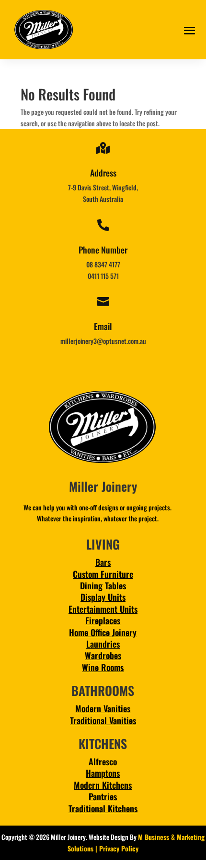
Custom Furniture (103, 574)
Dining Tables (103, 585)
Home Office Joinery (103, 632)
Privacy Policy (118, 848)
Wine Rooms (103, 667)
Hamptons (103, 773)
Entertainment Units (103, 609)
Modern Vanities (102, 708)
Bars (103, 562)
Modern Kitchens (103, 785)
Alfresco (103, 761)
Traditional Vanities (103, 720)
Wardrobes (103, 655)
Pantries (103, 796)
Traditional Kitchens (103, 808)
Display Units (103, 597)
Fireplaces (102, 620)
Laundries (103, 644)
